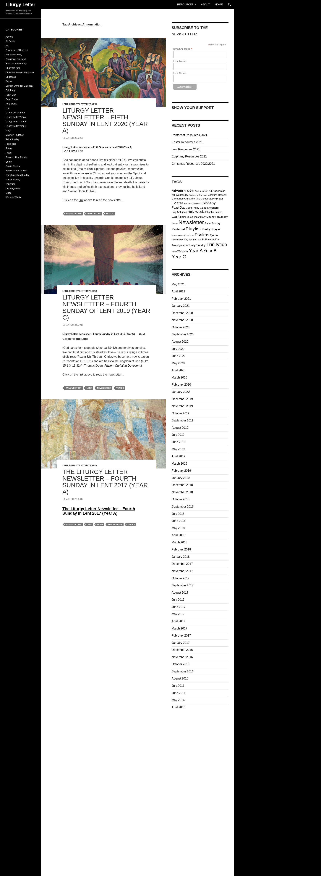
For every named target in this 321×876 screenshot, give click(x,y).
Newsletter (93, 213)
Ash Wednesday (180, 195)
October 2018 (180, 499)
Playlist (193, 228)
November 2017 (182, 571)
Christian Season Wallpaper (20, 72)
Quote (214, 235)
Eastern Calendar (192, 203)
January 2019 (181, 477)
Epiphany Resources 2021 (189, 156)
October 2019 (180, 413)
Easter (177, 203)
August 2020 (180, 341)
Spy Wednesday (192, 239)
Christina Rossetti (217, 195)
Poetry (206, 229)
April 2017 (178, 621)
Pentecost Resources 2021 (189, 135)
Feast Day (178, 207)
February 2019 (181, 470)
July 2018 (178, 513)
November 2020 (182, 320)
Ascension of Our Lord (17, 50)
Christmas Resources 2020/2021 (193, 163)
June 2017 (179, 606)
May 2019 (178, 449)
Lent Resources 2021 (186, 149)
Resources (185, 4)
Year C (120, 388)
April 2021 (178, 291)
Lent (65, 104)
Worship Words (13, 197)
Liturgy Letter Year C (83, 291)
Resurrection (177, 240)
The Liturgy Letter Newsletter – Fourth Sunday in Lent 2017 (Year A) (105, 481)
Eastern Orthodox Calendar (19, 86)
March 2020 (179, 377)
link (81, 200)
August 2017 (180, 592)
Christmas (178, 198)
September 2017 (183, 585)
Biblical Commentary (16, 63)
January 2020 (181, 391)
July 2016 (178, 685)
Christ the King (192, 198)
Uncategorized (13, 188)
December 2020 (182, 313)
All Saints (189, 191)
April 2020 (178, 370)
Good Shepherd (209, 207)
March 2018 (179, 542)
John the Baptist (213, 212)
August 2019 (180, 427)
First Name (179, 60)
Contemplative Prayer (212, 198)
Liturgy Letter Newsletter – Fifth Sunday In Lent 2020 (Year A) (105, 120)
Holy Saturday (179, 212)
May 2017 (178, 614)
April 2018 (178, 535)
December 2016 (182, 649)
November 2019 (182, 406)
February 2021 (181, 298)
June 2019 (179, 442)
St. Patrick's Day (210, 239)
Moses (175, 223)
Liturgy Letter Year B (83, 104)
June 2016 (179, 693)
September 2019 (183, 420)
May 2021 (178, 284)
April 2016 (178, 707)
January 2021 (181, 305)
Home (219, 4)
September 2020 (183, 334)
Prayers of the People (16, 157)
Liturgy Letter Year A (83, 465)
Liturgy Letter (20, 4)
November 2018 (182, 492)
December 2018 (182, 485)
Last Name (179, 73)
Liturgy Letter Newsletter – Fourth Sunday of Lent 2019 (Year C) (106, 307)
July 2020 (178, 348)
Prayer (215, 229)
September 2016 (183, 671)
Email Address (182, 49)
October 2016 (180, 664)
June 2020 (179, 356)
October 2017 (180, 578)
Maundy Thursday (217, 216)
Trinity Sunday (197, 245)
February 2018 (181, 549)
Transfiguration (180, 245)
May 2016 (178, 700)
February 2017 (181, 635)
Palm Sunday (212, 223)
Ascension (219, 190)
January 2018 (181, 556)
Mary (100, 524)
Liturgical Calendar (190, 217)
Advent (177, 191)
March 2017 (179, 628)
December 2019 (182, 399)
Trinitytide (216, 244)
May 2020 (178, 363)
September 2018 (183, 506)
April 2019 (178, 456)
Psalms (202, 234)
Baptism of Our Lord (198, 195)
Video (174, 251)
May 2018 (178, 528)
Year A (109, 213)
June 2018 (179, 520)
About (205, 4)
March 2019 (179, 463)
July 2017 (178, 599)
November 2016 (182, 657)
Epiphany (208, 203)
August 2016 (180, 678)
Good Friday (192, 207)
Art (210, 191)
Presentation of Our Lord (183, 235)
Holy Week (196, 212)
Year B (210, 250)
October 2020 (180, 327)
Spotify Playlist (13, 166)
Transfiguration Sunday (17, 175)
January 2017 (181, 642)
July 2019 (178, 434)
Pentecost (178, 229)
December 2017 (182, 563)
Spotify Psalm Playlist (16, 170)
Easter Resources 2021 (187, 142)
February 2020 (181, 384)
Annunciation (73, 213)
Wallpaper (182, 251)
